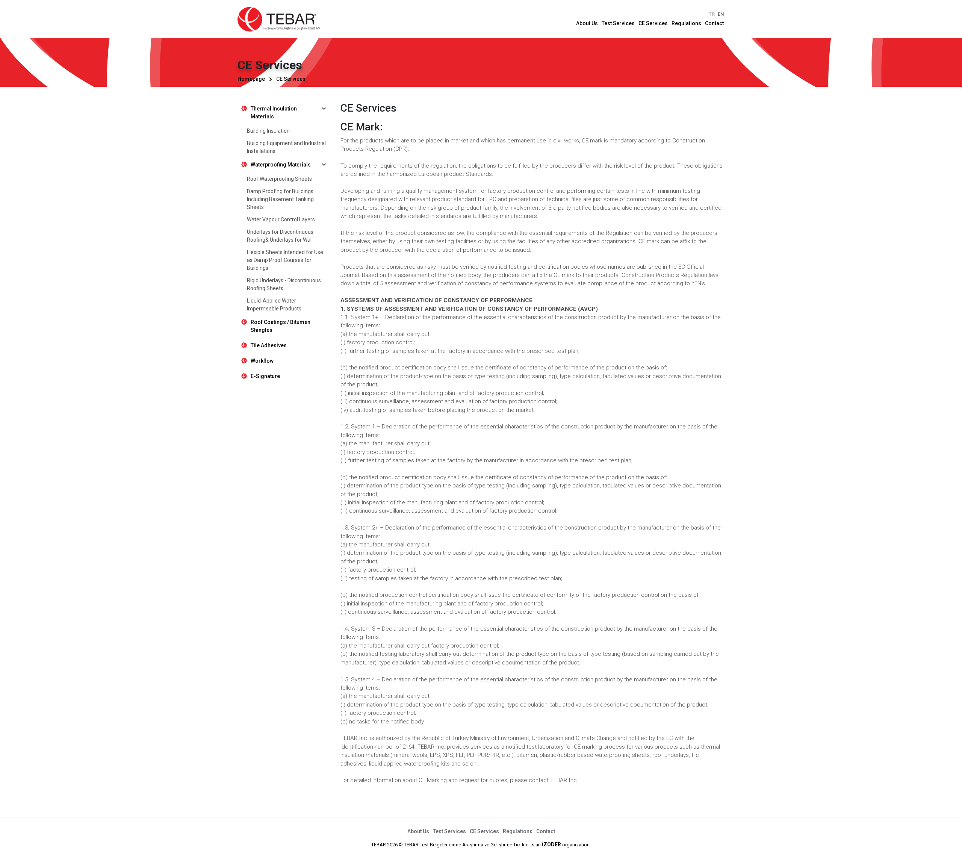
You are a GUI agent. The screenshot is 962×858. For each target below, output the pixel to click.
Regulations (686, 23)
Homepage (251, 79)
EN (721, 14)
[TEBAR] (278, 19)
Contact (714, 23)
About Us (587, 23)
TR (712, 14)
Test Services (618, 23)
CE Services (653, 23)
